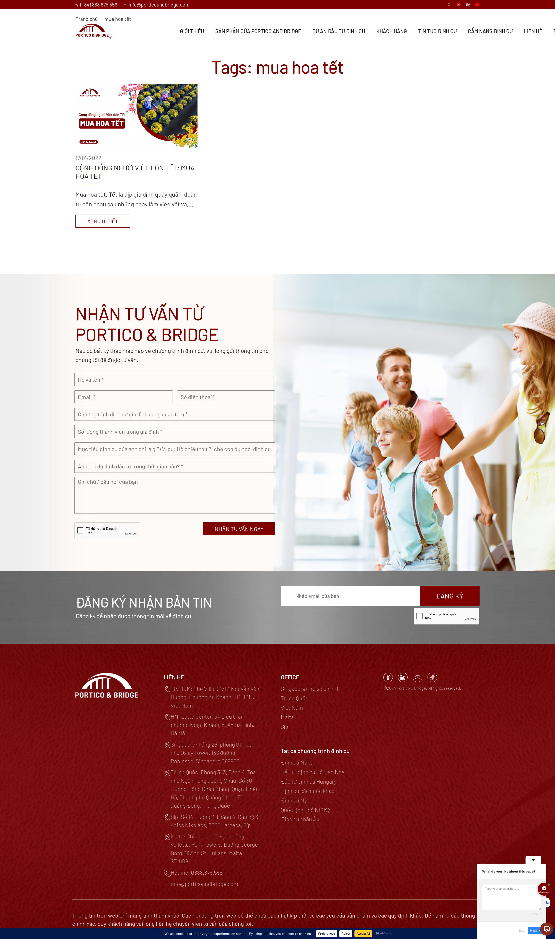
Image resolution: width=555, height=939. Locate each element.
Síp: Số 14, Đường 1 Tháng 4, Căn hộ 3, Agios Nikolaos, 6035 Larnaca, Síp (215, 820)
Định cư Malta (297, 762)
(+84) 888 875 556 (98, 5)
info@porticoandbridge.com (158, 5)
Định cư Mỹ (294, 800)
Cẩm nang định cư (490, 31)
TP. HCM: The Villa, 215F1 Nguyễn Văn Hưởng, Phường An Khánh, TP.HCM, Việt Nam (215, 697)
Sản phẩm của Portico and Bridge (258, 31)
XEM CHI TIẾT (102, 221)
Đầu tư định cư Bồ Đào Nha (312, 771)
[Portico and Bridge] (93, 31)
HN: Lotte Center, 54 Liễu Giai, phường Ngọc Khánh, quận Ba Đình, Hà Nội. (212, 724)
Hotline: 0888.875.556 (196, 872)
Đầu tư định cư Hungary (308, 781)
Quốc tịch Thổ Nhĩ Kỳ (305, 809)
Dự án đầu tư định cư (338, 31)
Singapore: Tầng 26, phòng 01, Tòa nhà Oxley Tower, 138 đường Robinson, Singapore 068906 (211, 752)
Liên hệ (533, 31)
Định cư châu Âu (300, 819)
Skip (521, 930)
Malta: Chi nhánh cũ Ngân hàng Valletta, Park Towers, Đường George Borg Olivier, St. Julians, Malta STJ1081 (214, 848)
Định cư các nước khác (307, 790)
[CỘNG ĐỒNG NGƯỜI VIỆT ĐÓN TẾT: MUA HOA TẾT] (136, 156)
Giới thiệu (192, 31)
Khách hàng (391, 31)
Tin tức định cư (437, 31)
